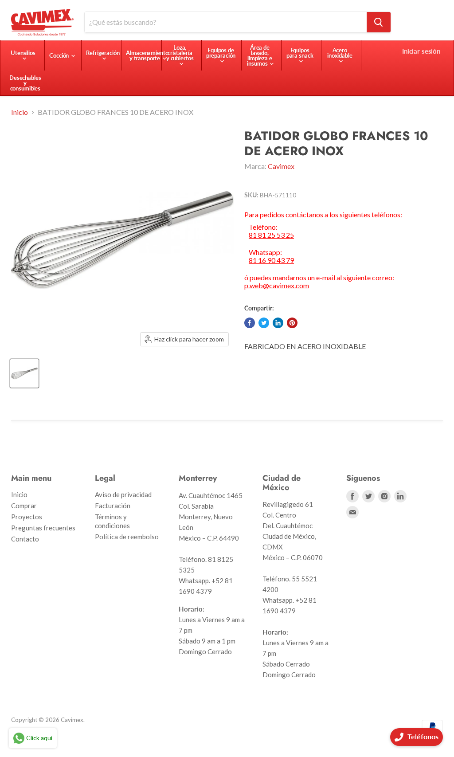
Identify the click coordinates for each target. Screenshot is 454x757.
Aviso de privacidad (123, 494)
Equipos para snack (299, 53)
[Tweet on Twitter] (263, 323)
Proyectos (26, 517)
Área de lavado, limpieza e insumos (259, 55)
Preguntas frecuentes (43, 528)
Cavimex (281, 166)
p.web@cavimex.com (276, 285)
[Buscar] (379, 22)
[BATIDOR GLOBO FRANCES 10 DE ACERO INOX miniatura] (24, 373)
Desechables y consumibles (25, 83)
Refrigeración (102, 52)
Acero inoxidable (339, 53)
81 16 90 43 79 (271, 260)
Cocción (59, 55)
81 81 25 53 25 (271, 235)
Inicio (19, 112)
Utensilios (23, 52)
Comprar (24, 506)
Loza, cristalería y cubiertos (180, 53)
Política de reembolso (127, 537)
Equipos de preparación (221, 53)
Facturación (112, 506)
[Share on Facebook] (249, 323)
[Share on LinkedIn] (278, 323)
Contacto (25, 539)
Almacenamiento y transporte (147, 55)
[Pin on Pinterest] (292, 323)
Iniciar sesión (421, 51)
